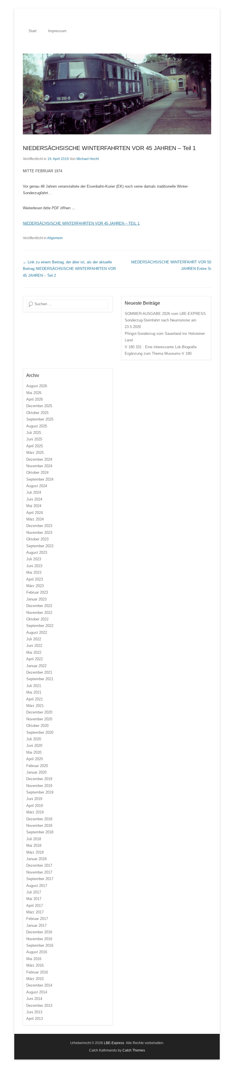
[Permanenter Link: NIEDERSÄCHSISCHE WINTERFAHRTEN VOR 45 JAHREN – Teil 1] (117, 94)
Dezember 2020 (39, 712)
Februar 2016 (37, 972)
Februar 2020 (37, 766)
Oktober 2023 (37, 539)
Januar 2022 (36, 666)
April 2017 (34, 905)
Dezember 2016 (39, 932)
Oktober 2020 (37, 725)
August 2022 (36, 632)
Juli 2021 (33, 686)
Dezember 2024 (39, 459)
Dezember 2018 (39, 819)
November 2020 (39, 719)
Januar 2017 (36, 925)
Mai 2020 (33, 752)
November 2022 (39, 612)
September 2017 (39, 879)
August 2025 (36, 426)
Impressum (57, 31)
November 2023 (39, 532)
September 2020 (39, 732)
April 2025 (34, 446)
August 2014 (36, 992)
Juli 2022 (33, 639)
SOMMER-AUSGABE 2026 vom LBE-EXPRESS (165, 313)
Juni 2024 (34, 499)
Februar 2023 (37, 592)
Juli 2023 (33, 559)
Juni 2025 (34, 439)
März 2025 (35, 452)
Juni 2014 (34, 999)
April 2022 (34, 659)
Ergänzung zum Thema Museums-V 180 (158, 353)
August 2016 (36, 952)
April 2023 (34, 579)
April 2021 (34, 699)
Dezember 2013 (39, 1005)
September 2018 (39, 832)
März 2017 (35, 912)
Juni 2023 (34, 566)
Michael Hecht (87, 159)
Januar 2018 (36, 859)
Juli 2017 (33, 892)
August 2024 (36, 486)
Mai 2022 (33, 652)
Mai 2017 (33, 899)
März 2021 (35, 706)
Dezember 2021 (39, 672)
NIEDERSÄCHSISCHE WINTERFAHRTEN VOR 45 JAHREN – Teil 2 (69, 269)
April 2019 (34, 805)
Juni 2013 (34, 1012)
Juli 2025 (33, 433)
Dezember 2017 (39, 865)
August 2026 (36, 386)
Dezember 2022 (39, 606)
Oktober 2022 (37, 619)
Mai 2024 (33, 506)
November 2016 (39, 939)
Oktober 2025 (37, 413)
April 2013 (34, 1018)
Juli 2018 (33, 839)
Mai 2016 (33, 959)
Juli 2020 (33, 739)
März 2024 (35, 519)
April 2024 (34, 513)
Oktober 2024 (37, 472)
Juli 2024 (33, 492)
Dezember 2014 (39, 985)
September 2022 (39, 626)
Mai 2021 (33, 692)
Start (33, 31)
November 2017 (39, 872)
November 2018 (39, 825)
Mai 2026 (33, 393)
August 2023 (36, 552)
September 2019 (39, 792)
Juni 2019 (34, 799)
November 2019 (39, 786)
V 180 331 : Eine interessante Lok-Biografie (161, 347)
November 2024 (39, 466)
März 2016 (35, 965)
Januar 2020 (36, 772)
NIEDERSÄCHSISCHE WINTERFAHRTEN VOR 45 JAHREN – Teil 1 (109, 148)
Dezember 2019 (39, 779)
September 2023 (39, 546)
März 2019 (35, 812)
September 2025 (39, 419)
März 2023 (35, 586)
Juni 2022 (34, 645)
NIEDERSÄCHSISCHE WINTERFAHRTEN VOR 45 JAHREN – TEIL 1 (81, 223)
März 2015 (35, 979)
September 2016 (39, 945)
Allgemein (55, 238)
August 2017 (36, 885)
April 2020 (34, 759)
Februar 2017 (37, 919)
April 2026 (34, 399)
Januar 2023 (36, 599)
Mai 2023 (33, 572)
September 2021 (39, 679)
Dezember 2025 (39, 406)
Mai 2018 (33, 845)
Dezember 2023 (39, 526)
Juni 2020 (34, 745)
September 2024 (39, 479)
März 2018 (35, 852)
